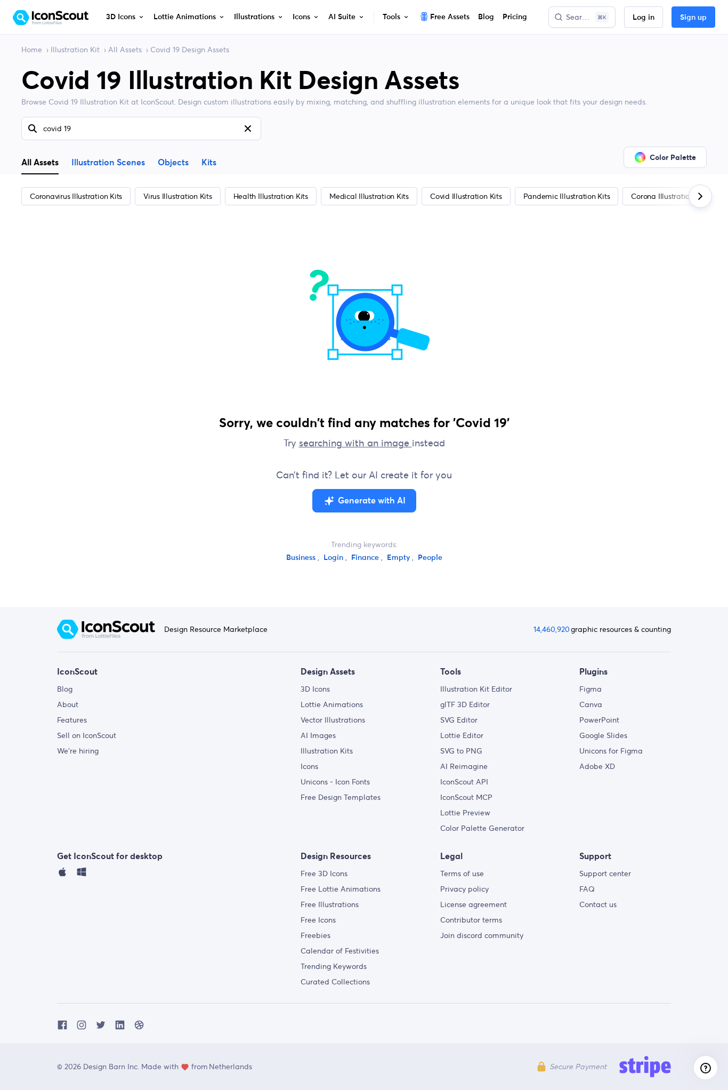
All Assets (125, 49)
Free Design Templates (341, 797)
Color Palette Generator (482, 828)
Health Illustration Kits (270, 196)
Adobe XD (597, 766)
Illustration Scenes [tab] (108, 162)
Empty (399, 558)
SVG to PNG (461, 751)
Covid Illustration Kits (465, 196)
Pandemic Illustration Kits (566, 196)
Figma (590, 689)
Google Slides (603, 735)
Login (334, 558)
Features (72, 720)
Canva (590, 704)
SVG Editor (459, 720)
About (67, 704)
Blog (64, 689)
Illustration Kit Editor (476, 689)
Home (31, 49)
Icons (309, 766)
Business (302, 558)
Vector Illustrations (333, 720)
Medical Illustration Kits (369, 196)
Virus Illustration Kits (177, 196)
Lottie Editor (461, 735)
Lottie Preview (465, 813)
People (430, 558)
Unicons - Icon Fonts (335, 782)
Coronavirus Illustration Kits (76, 196)
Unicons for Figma (611, 751)
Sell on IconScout (86, 735)
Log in (643, 17)
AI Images (318, 735)
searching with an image (355, 443)
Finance (366, 558)
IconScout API (464, 782)
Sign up (693, 17)
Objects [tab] (173, 162)
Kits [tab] (208, 162)
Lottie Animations (332, 704)
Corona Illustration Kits (669, 196)
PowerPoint (599, 720)
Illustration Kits (327, 751)
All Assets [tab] (40, 162)
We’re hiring (78, 751)
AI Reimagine (464, 766)
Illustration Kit (75, 49)
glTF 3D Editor (465, 704)
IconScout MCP (466, 797)
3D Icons (315, 689)
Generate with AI (372, 500)
